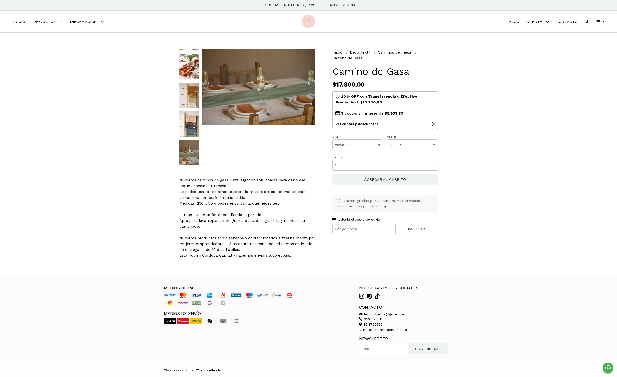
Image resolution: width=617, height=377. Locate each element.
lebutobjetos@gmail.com (384, 314)
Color (336, 136)
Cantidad (338, 157)
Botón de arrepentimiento (384, 330)
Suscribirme (428, 348)
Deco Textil (360, 52)
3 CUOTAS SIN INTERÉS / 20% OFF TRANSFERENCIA (308, 5)
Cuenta (534, 21)
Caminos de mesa (395, 52)
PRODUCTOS (44, 21)
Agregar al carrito (385, 179)
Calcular (416, 229)
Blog (514, 21)
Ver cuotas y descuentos (356, 124)
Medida (391, 136)
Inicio (19, 21)
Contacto (566, 21)
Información (84, 21)
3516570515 (373, 319)
